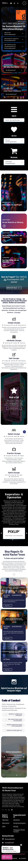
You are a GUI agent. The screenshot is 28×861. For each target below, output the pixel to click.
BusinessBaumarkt (17, 595)
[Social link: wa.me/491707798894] (18, 3)
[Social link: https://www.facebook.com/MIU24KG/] (12, 3)
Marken (6, 597)
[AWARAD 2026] (21, 19)
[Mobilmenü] (24, 3)
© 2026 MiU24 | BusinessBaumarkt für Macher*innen (14, 854)
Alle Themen (6, 595)
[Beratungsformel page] (14, 208)
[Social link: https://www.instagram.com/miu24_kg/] (15, 3)
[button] (1, 533)
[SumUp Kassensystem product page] (14, 532)
